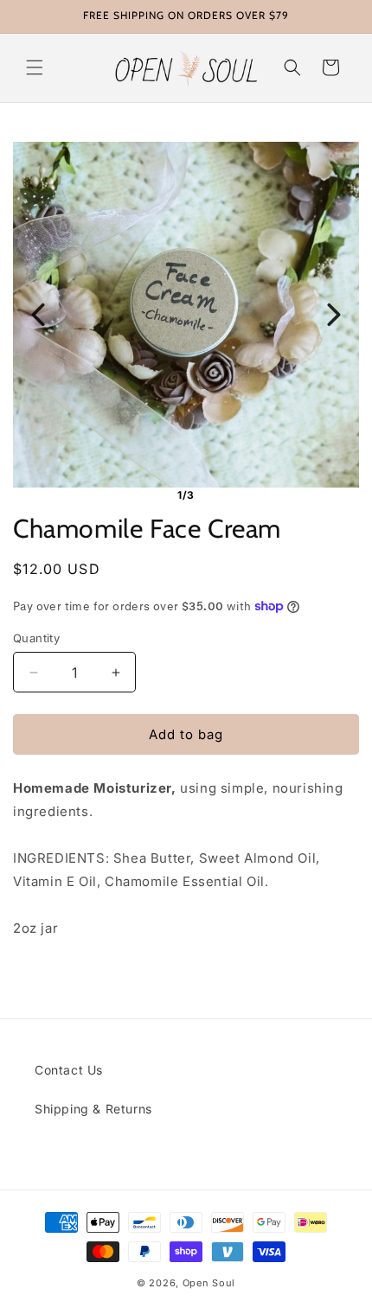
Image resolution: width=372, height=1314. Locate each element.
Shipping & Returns (93, 1108)
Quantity (36, 638)
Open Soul (209, 1283)
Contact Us (69, 1069)
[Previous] (38, 314)
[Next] (334, 314)
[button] (35, 67)
